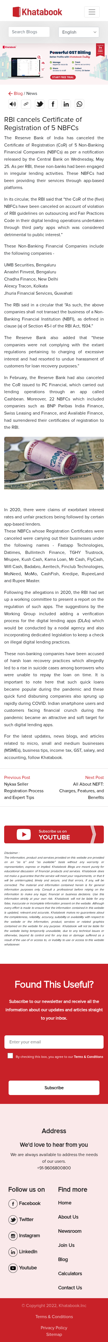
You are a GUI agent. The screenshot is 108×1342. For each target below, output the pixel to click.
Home (64, 1203)
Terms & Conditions (54, 1317)
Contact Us (70, 1288)
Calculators (70, 1273)
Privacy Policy (54, 1328)
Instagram (29, 1235)
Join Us (66, 1245)
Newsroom (70, 1231)
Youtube (27, 1268)
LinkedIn (27, 1251)
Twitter (26, 1219)
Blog (63, 1259)
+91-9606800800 (54, 1168)
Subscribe (54, 1088)
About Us (68, 1217)
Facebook (29, 1203)
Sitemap (54, 1334)
